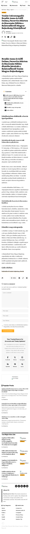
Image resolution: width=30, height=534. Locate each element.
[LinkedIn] (7, 365)
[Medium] (14, 365)
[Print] (14, 36)
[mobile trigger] (3, 2)
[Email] (8, 36)
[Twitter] (14, 358)
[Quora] (22, 365)
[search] (22, 2)
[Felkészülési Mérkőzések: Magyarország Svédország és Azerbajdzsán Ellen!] (24, 452)
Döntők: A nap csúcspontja (14, 107)
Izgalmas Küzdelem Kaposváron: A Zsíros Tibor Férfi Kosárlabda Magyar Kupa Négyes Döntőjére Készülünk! (15, 390)
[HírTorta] (15, 2)
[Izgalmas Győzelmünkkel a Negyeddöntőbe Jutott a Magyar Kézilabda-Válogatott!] (24, 461)
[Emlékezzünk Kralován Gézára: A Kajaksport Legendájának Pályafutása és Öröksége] (24, 473)
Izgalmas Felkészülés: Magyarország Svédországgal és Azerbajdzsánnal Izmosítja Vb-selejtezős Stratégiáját (9, 441)
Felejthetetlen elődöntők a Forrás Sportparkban (14, 103)
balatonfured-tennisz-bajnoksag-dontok (13, 271)
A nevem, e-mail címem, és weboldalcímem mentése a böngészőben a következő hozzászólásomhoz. (16, 326)
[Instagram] (22, 358)
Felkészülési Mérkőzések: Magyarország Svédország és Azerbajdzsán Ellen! (10, 452)
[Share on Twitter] (5, 36)
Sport (4, 12)
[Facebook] (7, 358)
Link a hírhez (10, 110)
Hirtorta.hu (8, 31)
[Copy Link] (11, 36)
